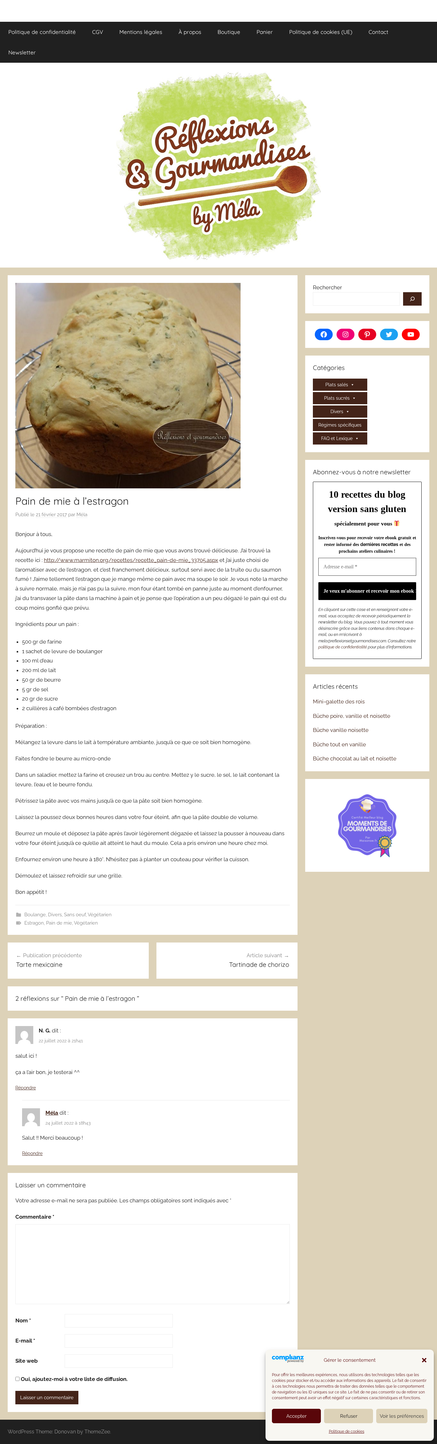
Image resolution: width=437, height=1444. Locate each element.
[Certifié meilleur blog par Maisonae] (367, 824)
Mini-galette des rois (339, 701)
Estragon (34, 923)
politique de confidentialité (342, 647)
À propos (190, 31)
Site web (26, 1361)
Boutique (229, 31)
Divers (55, 915)
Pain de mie (59, 923)
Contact (378, 31)
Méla (81, 514)
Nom (23, 1320)
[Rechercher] (412, 299)
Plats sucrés (337, 398)
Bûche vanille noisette (341, 730)
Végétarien (100, 915)
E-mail (25, 1340)
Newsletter (22, 52)
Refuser (348, 1416)
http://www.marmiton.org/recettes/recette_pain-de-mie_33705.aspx (131, 560)
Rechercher (327, 287)
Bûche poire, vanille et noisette (351, 716)
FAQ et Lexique (337, 438)
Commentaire (34, 1217)
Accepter (296, 1416)
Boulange (35, 915)
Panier (265, 31)
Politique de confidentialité (42, 31)
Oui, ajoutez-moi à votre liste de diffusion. (74, 1379)
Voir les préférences (402, 1416)
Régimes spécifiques (340, 425)
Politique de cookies (346, 1431)
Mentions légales (140, 31)
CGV (97, 31)
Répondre (25, 1087)
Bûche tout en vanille (339, 744)
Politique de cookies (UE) (320, 31)
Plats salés (336, 384)
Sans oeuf (75, 915)
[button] (424, 1360)
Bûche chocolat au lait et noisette (354, 758)
